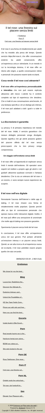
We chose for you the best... (13, 271)
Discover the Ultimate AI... (12, 287)
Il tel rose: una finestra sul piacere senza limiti (21, 41)
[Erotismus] (22, 12)
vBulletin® (22, 408)
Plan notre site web (29, 405)
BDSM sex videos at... (11, 344)
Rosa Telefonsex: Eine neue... (14, 359)
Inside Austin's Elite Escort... (13, 323)
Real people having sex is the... (14, 334)
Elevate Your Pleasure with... (13, 396)
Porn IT (21, 38)
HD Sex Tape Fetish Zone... (13, 302)
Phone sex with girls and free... (14, 307)
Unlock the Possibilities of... (13, 297)
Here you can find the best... (13, 312)
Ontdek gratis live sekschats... (14, 380)
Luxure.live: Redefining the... (13, 282)
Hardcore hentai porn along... (13, 339)
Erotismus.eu (17, 405)
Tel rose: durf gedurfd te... (12, 385)
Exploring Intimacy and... (12, 292)
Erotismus (22, 36)
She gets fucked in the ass (12, 349)
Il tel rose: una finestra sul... (13, 370)
